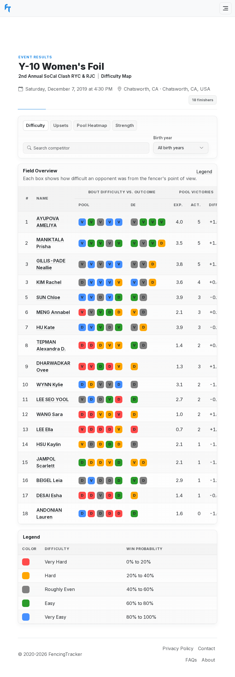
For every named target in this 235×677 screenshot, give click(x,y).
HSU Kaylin (48, 444)
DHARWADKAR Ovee (53, 366)
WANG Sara (49, 414)
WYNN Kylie (49, 384)
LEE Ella (44, 429)
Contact (206, 648)
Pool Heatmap (92, 125)
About (208, 660)
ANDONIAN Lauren (49, 513)
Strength (124, 125)
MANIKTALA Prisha (50, 243)
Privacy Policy (177, 648)
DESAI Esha (49, 495)
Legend (204, 171)
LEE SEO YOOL (52, 399)
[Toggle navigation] (226, 8)
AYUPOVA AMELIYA (47, 222)
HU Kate (45, 327)
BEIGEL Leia (49, 480)
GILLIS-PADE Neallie (50, 264)
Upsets (60, 125)
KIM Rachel (48, 282)
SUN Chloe (48, 297)
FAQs (191, 660)
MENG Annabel (53, 312)
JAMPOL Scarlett (46, 462)
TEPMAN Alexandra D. (51, 345)
